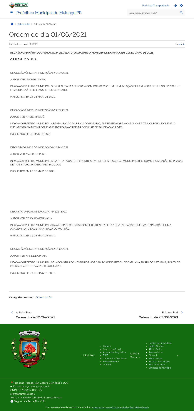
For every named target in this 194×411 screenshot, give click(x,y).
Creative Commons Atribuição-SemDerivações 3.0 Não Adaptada (121, 407)
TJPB (105, 355)
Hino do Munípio (157, 364)
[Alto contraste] (181, 5)
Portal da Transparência (155, 5)
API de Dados (155, 349)
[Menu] (11, 12)
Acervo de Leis (156, 352)
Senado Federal (111, 361)
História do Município (159, 361)
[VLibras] (175, 5)
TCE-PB (107, 364)
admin (182, 43)
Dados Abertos (156, 345)
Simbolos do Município (160, 367)
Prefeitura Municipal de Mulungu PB (49, 12)
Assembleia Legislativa (114, 352)
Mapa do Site (155, 358)
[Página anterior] (12, 312)
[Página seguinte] (182, 312)
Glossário (153, 355)
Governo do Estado (112, 349)
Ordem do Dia (24, 24)
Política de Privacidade (160, 342)
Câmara (107, 345)
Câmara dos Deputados (115, 358)
